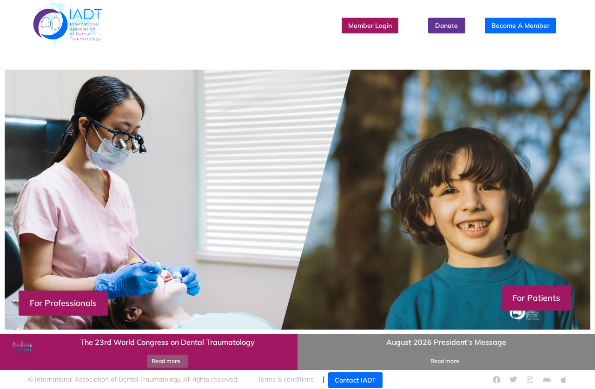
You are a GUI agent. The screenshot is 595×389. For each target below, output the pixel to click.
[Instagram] (530, 379)
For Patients (536, 297)
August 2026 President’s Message (446, 342)
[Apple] (563, 379)
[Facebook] (496, 379)
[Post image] (21, 352)
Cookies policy (431, 379)
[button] (297, 332)
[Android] (546, 379)
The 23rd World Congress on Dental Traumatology (167, 342)
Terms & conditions (286, 379)
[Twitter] (513, 379)
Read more (166, 360)
